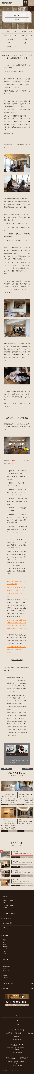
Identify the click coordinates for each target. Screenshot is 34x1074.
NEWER (6, 769)
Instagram (17, 1020)
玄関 (9, 43)
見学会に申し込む (17, 660)
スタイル (5, 959)
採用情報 (5, 988)
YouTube (17, 1010)
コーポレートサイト (9, 983)
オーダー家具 (9, 39)
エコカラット (25, 43)
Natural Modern (6, 966)
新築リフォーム (9, 35)
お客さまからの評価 (8, 905)
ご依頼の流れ (7, 918)
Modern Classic (6, 970)
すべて (9, 31)
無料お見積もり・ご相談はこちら (17, 1005)
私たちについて (7, 896)
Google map (17, 1036)
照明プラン (25, 35)
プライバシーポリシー (14, 1070)
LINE (17, 1024)
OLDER (27, 769)
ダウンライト (6, 951)
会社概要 (5, 907)
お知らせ (5, 928)
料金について (6, 903)
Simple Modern (6, 964)
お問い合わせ (5, 1070)
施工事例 (5, 935)
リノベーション (25, 31)
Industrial (5, 975)
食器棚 (25, 39)
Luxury (4, 968)
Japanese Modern (7, 973)
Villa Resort (5, 977)
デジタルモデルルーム (9, 913)
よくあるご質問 (7, 923)
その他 (9, 46)
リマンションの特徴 (8, 900)
